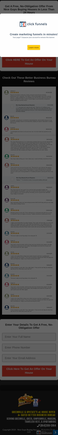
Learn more (34, 47)
